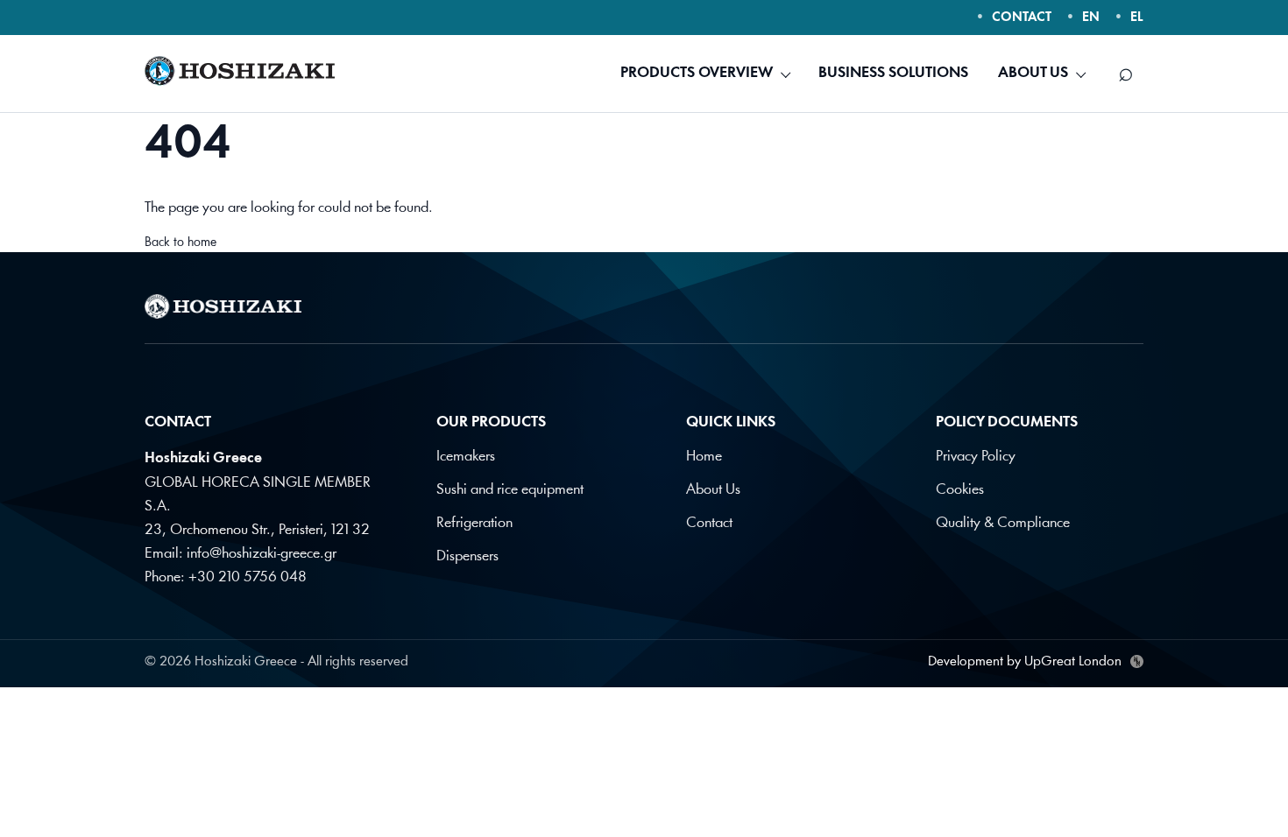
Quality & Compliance (1003, 523)
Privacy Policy (976, 456)
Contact (709, 523)
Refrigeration (474, 523)
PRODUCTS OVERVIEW (696, 73)
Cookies (960, 489)
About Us (713, 489)
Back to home (180, 243)
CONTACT (1021, 18)
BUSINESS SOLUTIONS (893, 73)
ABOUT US (1033, 73)
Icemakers (465, 456)
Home (704, 456)
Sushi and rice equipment (510, 489)
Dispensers (467, 556)
